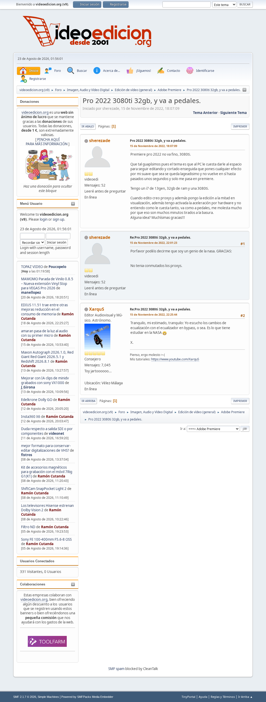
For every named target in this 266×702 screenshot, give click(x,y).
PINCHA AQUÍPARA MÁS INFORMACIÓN (47, 141)
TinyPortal (188, 697)
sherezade (99, 140)
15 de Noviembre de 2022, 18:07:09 (153, 146)
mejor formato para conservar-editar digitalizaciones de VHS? (46, 447)
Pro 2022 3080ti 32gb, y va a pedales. (158, 140)
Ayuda (203, 697)
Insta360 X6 (30, 416)
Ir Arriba (88, 401)
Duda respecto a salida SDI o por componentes (47, 431)
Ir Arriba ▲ (245, 697)
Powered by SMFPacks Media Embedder (87, 696)
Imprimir (240, 126)
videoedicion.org (35, 112)
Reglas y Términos (223, 697)
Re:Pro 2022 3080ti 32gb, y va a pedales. (160, 237)
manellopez (31, 292)
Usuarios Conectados (37, 561)
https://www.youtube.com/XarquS (175, 359)
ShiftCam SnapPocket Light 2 (43, 488)
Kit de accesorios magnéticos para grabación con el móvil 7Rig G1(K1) (46, 472)
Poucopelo (57, 266)
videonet (56, 433)
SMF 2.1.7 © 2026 (24, 696)
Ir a (182, 428)
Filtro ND (28, 527)
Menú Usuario (31, 204)
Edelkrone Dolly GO (36, 399)
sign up (58, 219)
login (44, 219)
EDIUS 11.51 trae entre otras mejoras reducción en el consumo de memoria (44, 309)
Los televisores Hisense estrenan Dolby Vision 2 (47, 507)
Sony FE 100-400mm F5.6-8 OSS (46, 539)
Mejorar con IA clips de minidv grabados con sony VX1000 (45, 380)
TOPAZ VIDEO (32, 266)
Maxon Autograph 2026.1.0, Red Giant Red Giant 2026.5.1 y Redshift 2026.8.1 (47, 357)
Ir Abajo (88, 126)
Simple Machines (48, 696)
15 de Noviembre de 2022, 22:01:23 (153, 243)
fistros (26, 454)
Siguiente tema (233, 112)
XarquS (96, 309)
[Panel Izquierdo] (244, 90)
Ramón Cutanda (60, 416)
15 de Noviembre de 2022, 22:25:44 (153, 314)
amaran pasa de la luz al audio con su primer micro (44, 333)
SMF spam (116, 668)
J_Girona (28, 387)
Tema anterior (205, 112)
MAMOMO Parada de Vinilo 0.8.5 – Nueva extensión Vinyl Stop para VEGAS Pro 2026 (47, 283)
